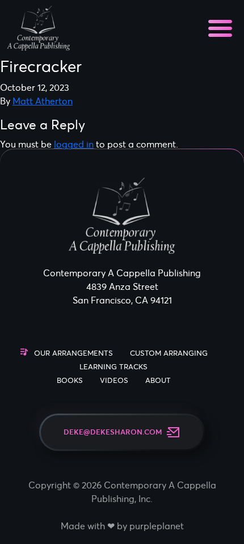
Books (70, 380)
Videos (114, 380)
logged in (74, 144)
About (158, 380)
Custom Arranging (169, 353)
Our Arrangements (73, 353)
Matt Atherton (42, 101)
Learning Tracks (113, 367)
